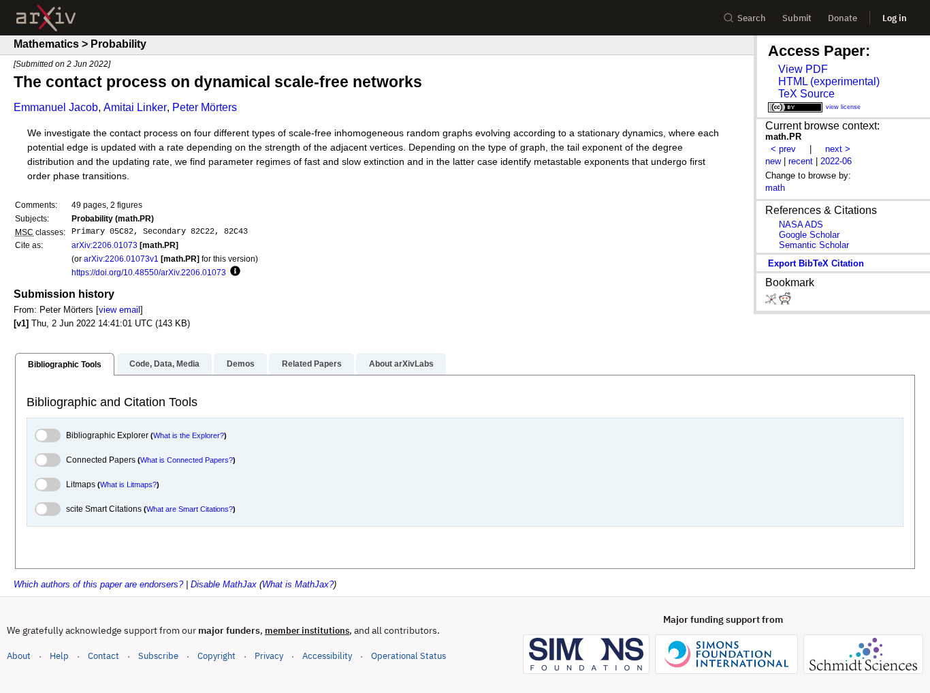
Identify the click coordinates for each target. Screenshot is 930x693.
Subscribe (158, 656)
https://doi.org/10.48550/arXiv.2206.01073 (148, 272)
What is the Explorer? (188, 435)
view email (119, 310)
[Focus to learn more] (233, 272)
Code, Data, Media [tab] (164, 364)
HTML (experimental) (829, 81)
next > (837, 149)
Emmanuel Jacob (56, 107)
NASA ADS (801, 224)
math (775, 188)
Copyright (216, 656)
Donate (842, 18)
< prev (783, 149)
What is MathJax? (298, 584)
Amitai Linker (135, 107)
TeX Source (806, 93)
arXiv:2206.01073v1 (121, 258)
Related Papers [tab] (312, 364)
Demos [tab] (241, 364)
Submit (797, 18)
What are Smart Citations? (189, 509)
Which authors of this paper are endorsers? (98, 584)
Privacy (269, 656)
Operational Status (408, 655)
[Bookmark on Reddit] (785, 301)
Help (59, 656)
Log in (894, 18)
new (773, 161)
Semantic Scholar (814, 245)
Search (751, 18)
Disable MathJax (224, 584)
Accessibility (327, 656)
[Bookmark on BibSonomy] (772, 301)
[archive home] (46, 18)
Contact (103, 656)
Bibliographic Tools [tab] (64, 364)
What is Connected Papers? (186, 460)
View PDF (803, 69)
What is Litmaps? (128, 484)
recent (800, 161)
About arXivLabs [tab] (401, 364)
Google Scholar (809, 235)
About (19, 656)
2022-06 (836, 161)
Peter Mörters (204, 107)
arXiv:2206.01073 (104, 245)
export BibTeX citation (816, 263)
